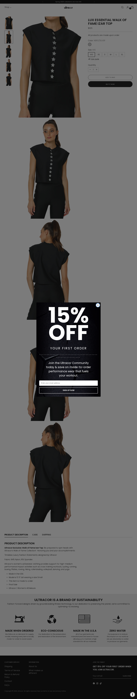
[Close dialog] (98, 305)
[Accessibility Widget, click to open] (132, 694)
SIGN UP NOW (68, 390)
